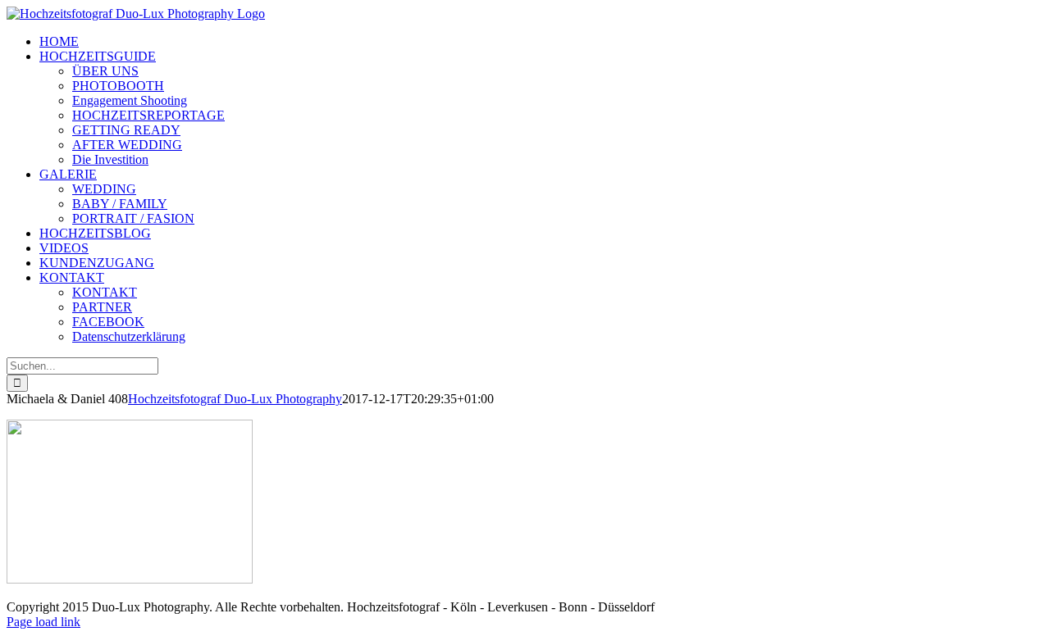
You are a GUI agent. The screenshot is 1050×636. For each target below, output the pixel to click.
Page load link (43, 622)
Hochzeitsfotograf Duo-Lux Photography (235, 399)
